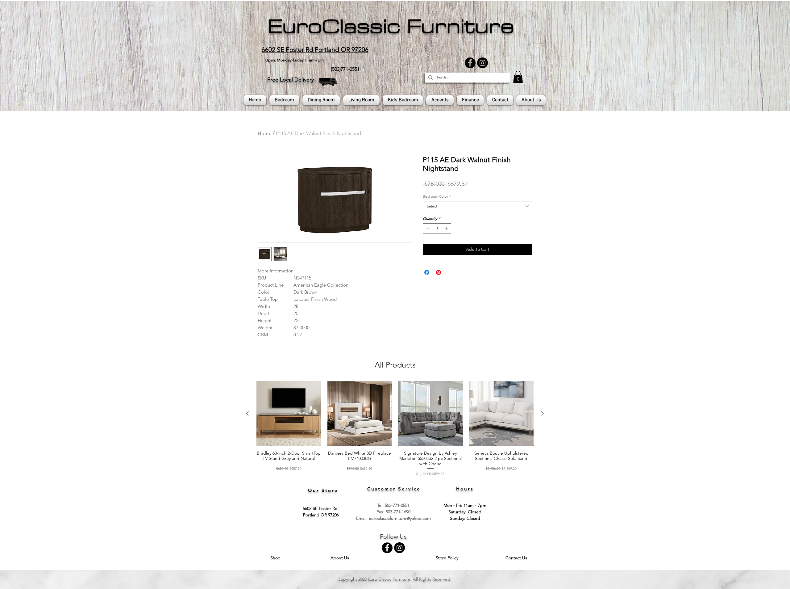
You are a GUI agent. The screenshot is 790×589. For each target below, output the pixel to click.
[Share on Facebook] (426, 272)
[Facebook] (470, 62)
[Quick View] (288, 413)
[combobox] (477, 206)
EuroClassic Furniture (391, 26)
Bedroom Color (437, 196)
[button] (518, 77)
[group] (395, 429)
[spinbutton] (436, 228)
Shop (276, 558)
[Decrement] (427, 228)
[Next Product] (542, 413)
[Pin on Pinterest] (438, 272)
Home (265, 133)
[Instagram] (482, 62)
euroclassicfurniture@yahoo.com (400, 518)
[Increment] (446, 228)
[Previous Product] (247, 413)
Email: (362, 518)
